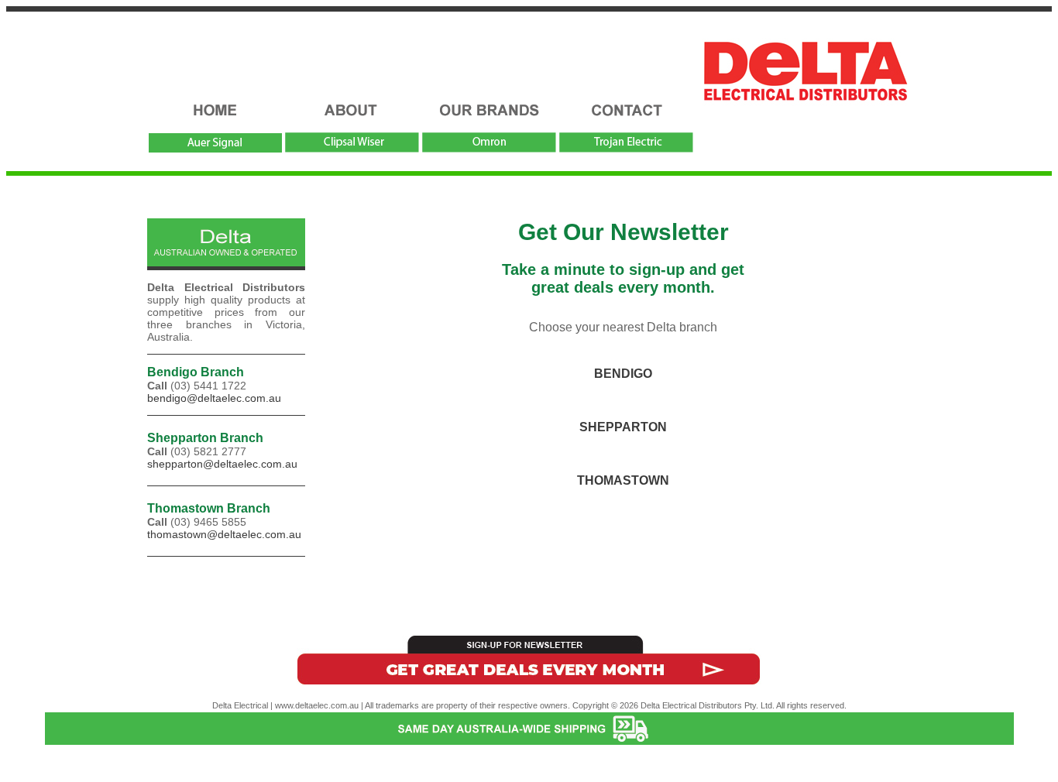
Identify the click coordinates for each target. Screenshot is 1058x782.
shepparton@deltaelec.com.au (222, 464)
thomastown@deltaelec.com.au (224, 534)
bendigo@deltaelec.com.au (214, 398)
